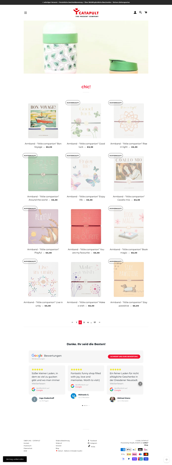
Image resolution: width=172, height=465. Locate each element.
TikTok (92, 447)
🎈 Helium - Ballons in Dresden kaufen (69, 451)
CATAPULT (144, 441)
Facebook (93, 441)
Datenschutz (28, 448)
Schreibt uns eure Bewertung (124, 356)
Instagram (93, 443)
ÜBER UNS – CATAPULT (32, 441)
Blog (57, 448)
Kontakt (26, 443)
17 (95, 322)
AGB (25, 451)
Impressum (27, 446)
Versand (58, 446)
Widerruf (59, 443)
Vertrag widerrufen (15, 459)
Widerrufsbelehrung (63, 441)
